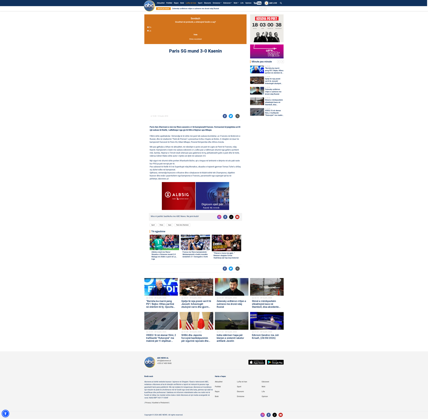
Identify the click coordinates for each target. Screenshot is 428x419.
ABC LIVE (273, 3)
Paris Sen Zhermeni (182, 225)
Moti (235, 3)
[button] (5, 413)
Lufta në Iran (191, 3)
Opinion (248, 3)
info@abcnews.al (164, 360)
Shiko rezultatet (195, 39)
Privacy (148, 402)
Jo (150, 31)
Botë (182, 3)
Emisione (216, 3)
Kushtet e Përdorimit (160, 402)
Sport (200, 3)
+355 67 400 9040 (164, 363)
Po (150, 27)
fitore (161, 225)
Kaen (169, 225)
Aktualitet (161, 3)
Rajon (176, 3)
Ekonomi (207, 3)
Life (242, 3)
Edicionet (227, 3)
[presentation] (279, 62)
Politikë (169, 3)
